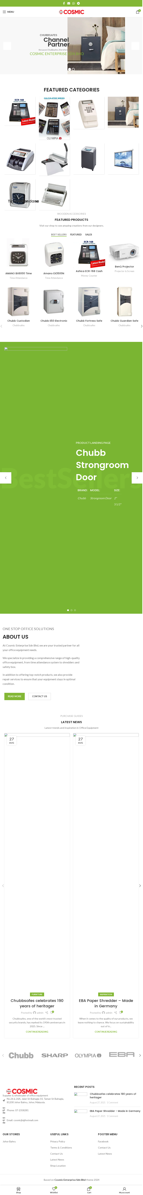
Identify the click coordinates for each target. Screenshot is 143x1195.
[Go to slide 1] (68, 610)
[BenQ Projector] (125, 250)
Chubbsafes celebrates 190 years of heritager (37, 1003)
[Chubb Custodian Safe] (18, 301)
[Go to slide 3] (75, 610)
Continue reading (37, 1032)
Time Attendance (18, 278)
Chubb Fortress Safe (89, 321)
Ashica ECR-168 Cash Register (89, 272)
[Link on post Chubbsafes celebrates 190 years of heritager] (37, 864)
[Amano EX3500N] (54, 254)
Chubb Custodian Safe (18, 322)
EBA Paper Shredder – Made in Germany (106, 1003)
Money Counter (89, 275)
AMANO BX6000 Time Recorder (18, 275)
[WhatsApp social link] (73, 3)
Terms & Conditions (61, 1147)
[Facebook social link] (64, 3)
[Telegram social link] (78, 3)
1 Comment (112, 1102)
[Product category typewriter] (71, 153)
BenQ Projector (124, 266)
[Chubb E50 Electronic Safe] (54, 302)
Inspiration (106, 994)
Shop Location (58, 1165)
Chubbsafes (19, 325)
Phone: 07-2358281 (18, 1110)
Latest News (57, 1159)
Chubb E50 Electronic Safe (53, 322)
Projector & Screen (124, 271)
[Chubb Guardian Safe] (125, 302)
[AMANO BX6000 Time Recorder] (18, 254)
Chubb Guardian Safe (124, 321)
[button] (5, 478)
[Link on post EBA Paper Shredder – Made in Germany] (106, 864)
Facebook (103, 1141)
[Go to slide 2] (71, 610)
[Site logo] (71, 11)
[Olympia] (88, 1055)
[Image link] (22, 1090)
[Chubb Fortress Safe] (89, 302)
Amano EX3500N (53, 273)
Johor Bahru (9, 1141)
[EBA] (122, 1055)
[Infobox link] (83, 494)
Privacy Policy (57, 1141)
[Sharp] (55, 1055)
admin (40, 1012)
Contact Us (56, 1153)
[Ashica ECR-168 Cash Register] (89, 253)
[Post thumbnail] (80, 1098)
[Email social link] (68, 3)
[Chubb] (21, 1055)
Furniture (37, 994)
